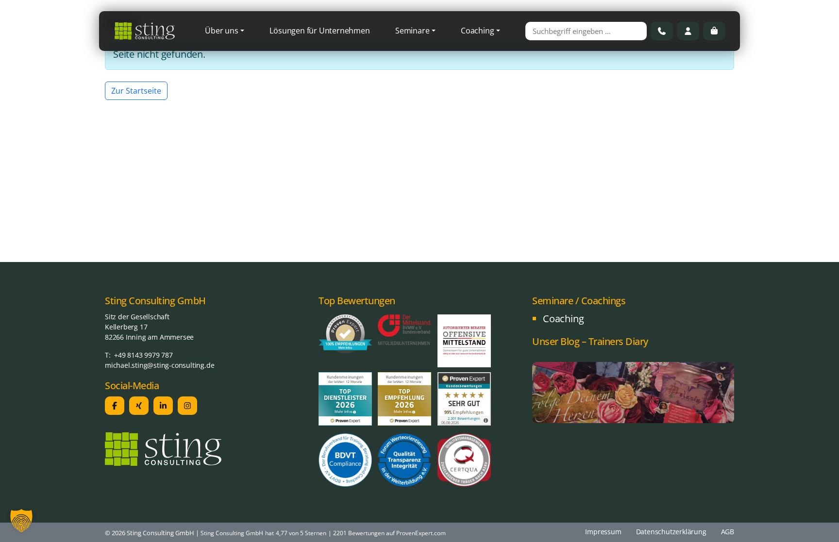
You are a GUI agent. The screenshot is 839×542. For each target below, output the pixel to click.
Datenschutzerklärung (671, 531)
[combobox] (586, 31)
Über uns (221, 30)
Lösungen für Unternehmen (319, 30)
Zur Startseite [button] (136, 90)
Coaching (477, 30)
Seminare (412, 30)
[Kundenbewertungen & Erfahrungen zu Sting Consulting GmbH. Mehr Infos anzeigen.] (464, 398)
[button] (21, 520)
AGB (727, 531)
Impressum (603, 531)
